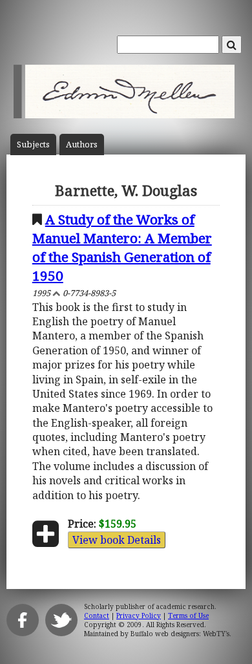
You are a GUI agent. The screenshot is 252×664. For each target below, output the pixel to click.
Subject (33, 144)
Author (82, 144)
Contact (96, 615)
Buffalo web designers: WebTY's (180, 633)
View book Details (116, 540)
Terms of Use (188, 615)
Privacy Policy (138, 615)
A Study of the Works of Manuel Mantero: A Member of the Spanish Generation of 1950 (122, 247)
